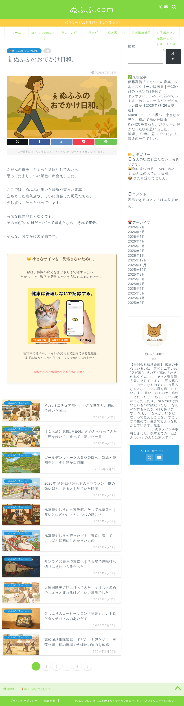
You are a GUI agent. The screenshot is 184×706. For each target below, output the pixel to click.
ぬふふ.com (92, 9)
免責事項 (49, 700)
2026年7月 (136, 227)
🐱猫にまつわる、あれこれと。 (153, 169)
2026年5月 (136, 236)
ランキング (69, 32)
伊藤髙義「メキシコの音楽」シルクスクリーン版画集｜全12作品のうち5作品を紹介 (153, 86)
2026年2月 (136, 251)
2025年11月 (137, 265)
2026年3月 (136, 246)
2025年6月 (136, 288)
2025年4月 (136, 298)
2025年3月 (136, 303)
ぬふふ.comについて (43, 34)
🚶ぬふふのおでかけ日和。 (24, 50)
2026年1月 (136, 255)
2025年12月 (137, 260)
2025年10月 (137, 270)
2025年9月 (136, 274)
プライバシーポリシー (23, 700)
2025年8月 (136, 279)
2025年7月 (136, 284)
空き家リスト (117, 32)
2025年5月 (136, 293)
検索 (131, 46)
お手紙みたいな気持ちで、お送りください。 (166, 34)
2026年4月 (136, 241)
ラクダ (93, 32)
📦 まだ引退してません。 (148, 178)
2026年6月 (136, 232)
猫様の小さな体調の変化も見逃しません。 (61, 371)
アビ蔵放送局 (141, 32)
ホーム (16, 32)
